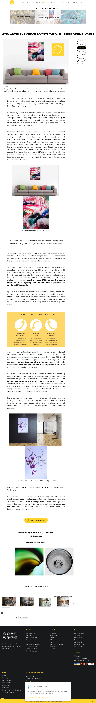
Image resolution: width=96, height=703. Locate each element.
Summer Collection (8, 692)
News (81, 44)
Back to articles (21, 617)
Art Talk (81, 51)
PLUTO (39, 231)
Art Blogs (45, 2)
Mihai (47, 231)
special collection (27, 499)
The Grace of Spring (38, 481)
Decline (49, 697)
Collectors (81, 54)
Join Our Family (79, 633)
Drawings (5, 678)
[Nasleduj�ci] (88, 18)
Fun (81, 40)
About (53, 2)
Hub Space (61, 2)
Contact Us (30, 676)
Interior (81, 58)
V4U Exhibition (79, 646)
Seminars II (78, 642)
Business (81, 47)
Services (37, 2)
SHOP (22, 2)
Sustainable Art (7, 685)
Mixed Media (6, 683)
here (14, 490)
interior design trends (35, 502)
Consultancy (78, 637)
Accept (31, 697)
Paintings (5, 675)
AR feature (29, 241)
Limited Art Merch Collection (11, 690)
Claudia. (53, 481)
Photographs (6, 680)
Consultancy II (79, 644)
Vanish (76, 640)
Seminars (77, 635)
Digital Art (5, 687)
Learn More (81, 62)
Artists (29, 2)
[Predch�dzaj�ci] (8, 18)
